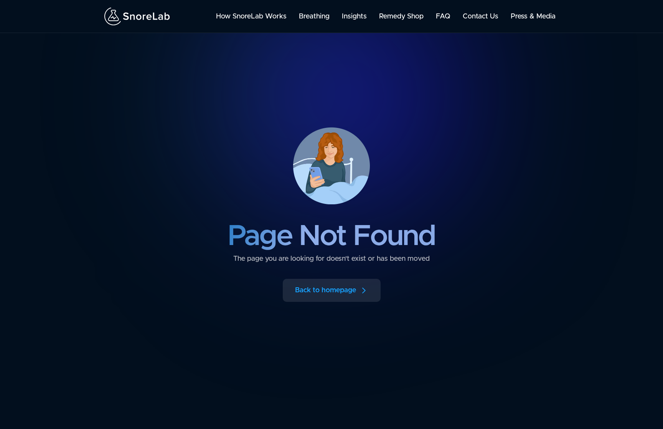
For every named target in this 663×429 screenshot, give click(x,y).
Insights (354, 16)
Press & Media (533, 16)
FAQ (443, 16)
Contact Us (480, 16)
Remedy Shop (401, 16)
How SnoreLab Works (251, 16)
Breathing (314, 16)
